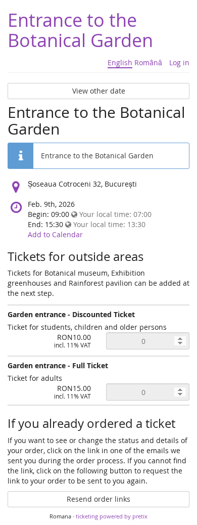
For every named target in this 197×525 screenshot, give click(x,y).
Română (148, 62)
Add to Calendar (55, 234)
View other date (98, 91)
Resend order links (98, 499)
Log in (179, 62)
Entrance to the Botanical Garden (80, 30)
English (120, 62)
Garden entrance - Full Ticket (58, 365)
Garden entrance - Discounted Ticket (71, 314)
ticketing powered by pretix (111, 516)
